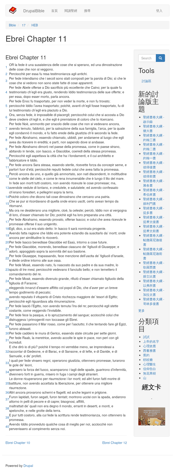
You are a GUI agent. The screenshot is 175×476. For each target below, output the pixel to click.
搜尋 (87, 10)
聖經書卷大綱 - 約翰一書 (153, 155)
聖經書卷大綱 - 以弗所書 (153, 283)
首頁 (54, 10)
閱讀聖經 (70, 10)
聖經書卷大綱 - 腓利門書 (153, 201)
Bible (12, 25)
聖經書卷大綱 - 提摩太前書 (153, 228)
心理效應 (149, 346)
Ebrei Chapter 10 (17, 442)
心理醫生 (149, 364)
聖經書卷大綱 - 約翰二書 (153, 146)
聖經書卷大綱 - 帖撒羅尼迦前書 (153, 253)
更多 (141, 310)
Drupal (28, 465)
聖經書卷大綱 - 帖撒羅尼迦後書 (153, 240)
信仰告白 (149, 368)
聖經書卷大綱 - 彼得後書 (153, 164)
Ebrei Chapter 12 (114, 442)
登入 (159, 10)
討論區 (146, 80)
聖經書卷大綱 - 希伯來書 (153, 192)
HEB (34, 25)
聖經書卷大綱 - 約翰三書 (153, 137)
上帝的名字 (151, 341)
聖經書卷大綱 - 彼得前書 (153, 173)
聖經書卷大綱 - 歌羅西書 (153, 264)
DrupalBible (33, 10)
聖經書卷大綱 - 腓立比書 (153, 274)
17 (24, 25)
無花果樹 (149, 373)
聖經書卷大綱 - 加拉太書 (153, 292)
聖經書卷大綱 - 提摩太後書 (153, 219)
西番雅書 (149, 350)
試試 (146, 336)
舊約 (146, 355)
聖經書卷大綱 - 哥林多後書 (153, 301)
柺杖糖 (148, 359)
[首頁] (14, 10)
